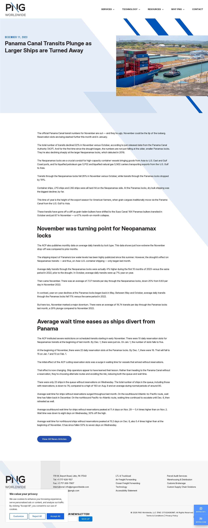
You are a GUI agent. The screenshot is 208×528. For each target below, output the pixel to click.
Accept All (55, 516)
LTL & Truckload (123, 476)
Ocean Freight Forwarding (128, 483)
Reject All (37, 516)
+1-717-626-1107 (65, 479)
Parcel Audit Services (177, 476)
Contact (197, 9)
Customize (18, 516)
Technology (130, 9)
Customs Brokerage (176, 483)
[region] (37, 505)
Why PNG (176, 9)
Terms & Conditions (155, 515)
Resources (154, 9)
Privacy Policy (172, 515)
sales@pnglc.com (71, 490)
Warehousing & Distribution (179, 479)
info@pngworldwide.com (77, 487)
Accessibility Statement (126, 490)
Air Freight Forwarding (126, 479)
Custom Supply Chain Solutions (181, 487)
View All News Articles (54, 439)
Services (106, 9)
